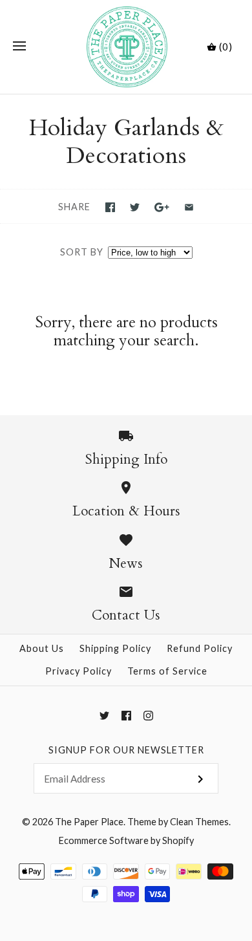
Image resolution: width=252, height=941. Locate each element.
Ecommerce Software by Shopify (126, 840)
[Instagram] (148, 715)
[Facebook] (126, 715)
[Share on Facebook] (110, 207)
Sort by (81, 251)
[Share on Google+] (161, 207)
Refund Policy (200, 648)
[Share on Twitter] (135, 207)
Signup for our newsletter (126, 749)
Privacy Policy (78, 670)
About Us (41, 648)
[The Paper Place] (126, 46)
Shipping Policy (115, 648)
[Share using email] (189, 207)
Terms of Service (167, 670)
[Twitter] (104, 715)
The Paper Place (89, 821)
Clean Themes (199, 821)
